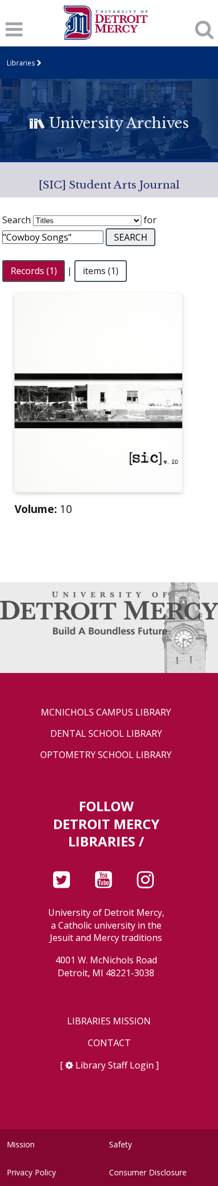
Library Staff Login (114, 1065)
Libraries (21, 62)
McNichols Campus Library (106, 712)
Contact (109, 1043)
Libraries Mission (109, 1021)
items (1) (101, 271)
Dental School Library (106, 733)
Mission (21, 1144)
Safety (120, 1144)
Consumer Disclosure (148, 1172)
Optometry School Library (106, 755)
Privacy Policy (31, 1172)
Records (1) (34, 271)
